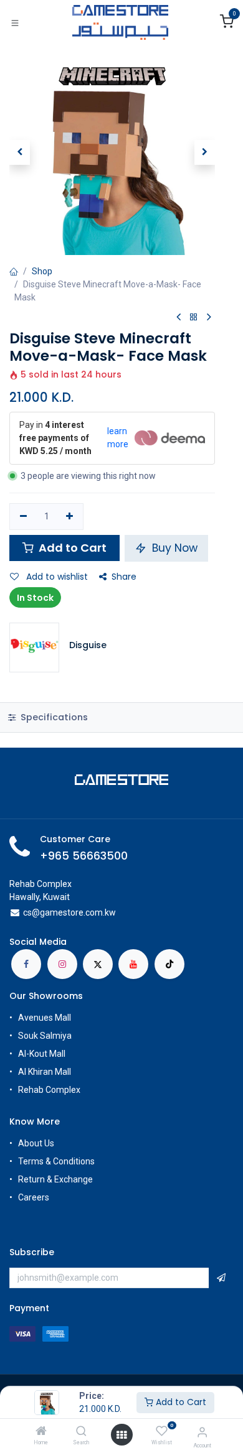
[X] (98, 964)
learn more (117, 437)
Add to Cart (179, 1402)
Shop (42, 271)
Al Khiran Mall (44, 1072)
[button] (19, 152)
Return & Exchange (55, 1179)
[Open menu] (121, 1434)
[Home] (41, 1432)
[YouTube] (133, 964)
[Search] (81, 1432)
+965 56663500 (84, 855)
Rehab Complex (49, 1090)
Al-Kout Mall (41, 1054)
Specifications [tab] (53, 717)
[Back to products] (193, 317)
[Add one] (70, 517)
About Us (36, 1143)
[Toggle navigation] (15, 22)
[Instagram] (62, 964)
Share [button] (124, 576)
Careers (34, 1197)
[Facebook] (26, 964)
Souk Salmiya (46, 1036)
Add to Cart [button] (71, 547)
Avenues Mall (44, 1018)
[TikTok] (169, 964)
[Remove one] (23, 517)
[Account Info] (202, 1432)
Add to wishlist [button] (56, 576)
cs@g (34, 912)
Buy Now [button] (173, 548)
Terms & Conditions (56, 1161)
